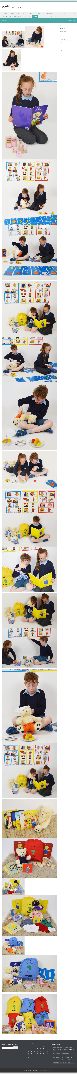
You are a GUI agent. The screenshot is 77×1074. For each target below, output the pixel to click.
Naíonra (24, 13)
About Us (27, 16)
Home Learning (18, 16)
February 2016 (63, 39)
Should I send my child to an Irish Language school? (63, 1053)
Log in (61, 46)
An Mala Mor (7, 6)
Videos (41, 16)
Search (15, 1048)
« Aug (29, 1057)
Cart (56, 16)
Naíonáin (32, 13)
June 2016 (62, 36)
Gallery (35, 16)
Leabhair (5, 13)
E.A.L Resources (7, 16)
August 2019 (63, 31)
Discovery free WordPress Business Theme (33, 1070)
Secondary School (60, 13)
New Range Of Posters (57, 1059)
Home (70, 20)
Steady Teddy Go (15, 13)
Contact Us (49, 16)
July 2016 (62, 34)
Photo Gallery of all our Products (59, 1057)
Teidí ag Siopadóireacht (57, 1062)
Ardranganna (49, 13)
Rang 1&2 (40, 13)
